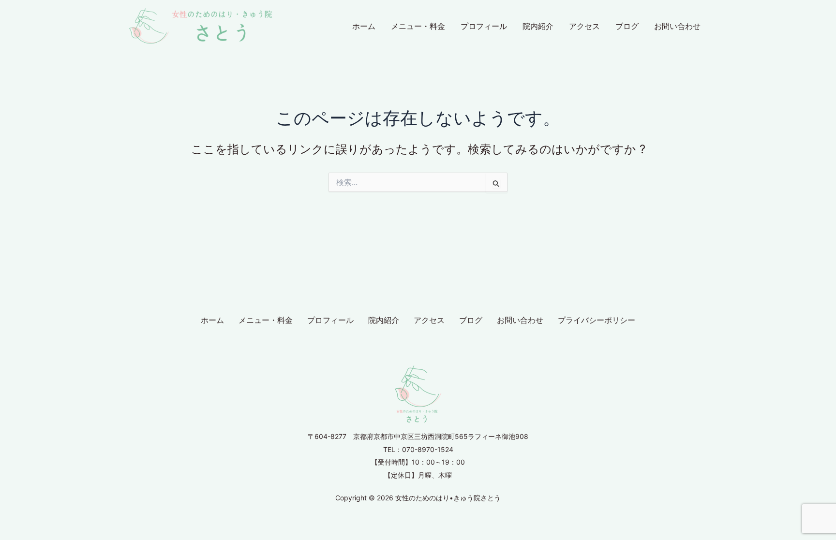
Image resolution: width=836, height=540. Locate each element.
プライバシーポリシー (596, 320)
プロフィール (484, 26)
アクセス (584, 26)
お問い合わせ (677, 26)
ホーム (363, 26)
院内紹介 (537, 26)
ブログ (627, 26)
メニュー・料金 (418, 26)
